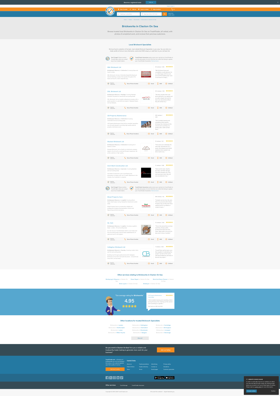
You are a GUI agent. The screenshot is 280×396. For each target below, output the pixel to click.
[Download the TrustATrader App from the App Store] (169, 377)
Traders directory (143, 367)
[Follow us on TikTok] (121, 377)
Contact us (154, 367)
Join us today (165, 350)
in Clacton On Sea (117, 280)
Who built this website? (156, 391)
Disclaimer (166, 367)
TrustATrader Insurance (138, 385)
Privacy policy (167, 364)
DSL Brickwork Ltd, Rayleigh (155, 296)
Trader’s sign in (170, 6)
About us (129, 364)
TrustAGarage (123, 385)
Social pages (154, 369)
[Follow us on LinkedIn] (118, 377)
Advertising (154, 364)
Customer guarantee (168, 369)
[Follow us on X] (110, 377)
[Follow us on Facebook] (107, 377)
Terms (140, 369)
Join (151, 2)
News (128, 369)
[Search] (164, 14)
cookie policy (258, 387)
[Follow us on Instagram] (114, 377)
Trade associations (144, 364)
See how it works (115, 369)
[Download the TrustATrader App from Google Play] (159, 377)
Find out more (155, 61)
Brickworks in (116, 325)
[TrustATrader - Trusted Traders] (110, 9)
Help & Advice (130, 367)
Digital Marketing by (169, 391)
